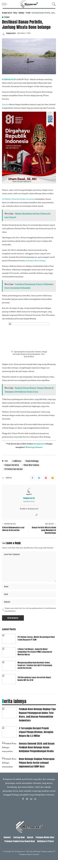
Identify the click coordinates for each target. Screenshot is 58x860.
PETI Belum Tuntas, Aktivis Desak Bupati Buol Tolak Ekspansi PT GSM (36, 638)
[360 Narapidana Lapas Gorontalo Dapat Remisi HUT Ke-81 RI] (9, 679)
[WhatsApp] (35, 799)
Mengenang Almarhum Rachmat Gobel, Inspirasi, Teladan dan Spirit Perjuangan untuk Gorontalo (35, 665)
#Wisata (17, 461)
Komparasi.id (11, 33)
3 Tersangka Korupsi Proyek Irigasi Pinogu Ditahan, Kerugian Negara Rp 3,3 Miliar (36, 732)
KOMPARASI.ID (9, 79)
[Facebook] (32, 478)
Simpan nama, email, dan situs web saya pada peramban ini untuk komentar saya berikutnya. (30, 609)
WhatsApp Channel (33, 447)
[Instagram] (27, 799)
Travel (6, 17)
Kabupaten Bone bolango (35, 260)
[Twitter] (39, 478)
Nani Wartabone (31, 465)
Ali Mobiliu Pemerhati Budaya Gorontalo (18, 199)
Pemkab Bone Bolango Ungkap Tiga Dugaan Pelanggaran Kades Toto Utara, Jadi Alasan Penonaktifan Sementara (37, 714)
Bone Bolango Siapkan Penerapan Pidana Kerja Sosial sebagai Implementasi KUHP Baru (36, 762)
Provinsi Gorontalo (14, 469)
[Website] (36, 515)
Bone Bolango (32, 461)
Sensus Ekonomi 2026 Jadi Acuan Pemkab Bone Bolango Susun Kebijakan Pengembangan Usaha (36, 747)
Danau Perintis (12, 465)
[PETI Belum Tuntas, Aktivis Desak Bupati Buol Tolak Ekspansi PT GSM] (9, 639)
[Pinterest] (46, 478)
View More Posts (29, 502)
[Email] (52, 478)
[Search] (53, 4)
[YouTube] (31, 799)
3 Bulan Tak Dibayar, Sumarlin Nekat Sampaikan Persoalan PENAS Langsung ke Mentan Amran (35, 652)
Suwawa (5, 104)
